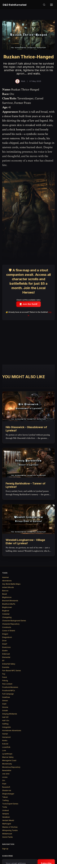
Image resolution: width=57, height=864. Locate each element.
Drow (4, 641)
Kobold (5, 744)
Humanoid (6, 737)
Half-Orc (5, 720)
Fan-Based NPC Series (11, 671)
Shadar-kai (6, 790)
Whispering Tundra (10, 830)
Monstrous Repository (11, 767)
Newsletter (6, 770)
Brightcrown (7, 607)
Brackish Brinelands (10, 601)
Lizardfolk (6, 747)
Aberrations (7, 581)
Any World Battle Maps (11, 584)
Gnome (5, 707)
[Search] (44, 4)
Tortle (4, 807)
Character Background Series (14, 621)
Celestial (5, 614)
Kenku (4, 740)
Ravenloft (6, 787)
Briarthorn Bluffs (8, 604)
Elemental (6, 657)
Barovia (5, 591)
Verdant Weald (8, 820)
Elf (3, 661)
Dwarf (4, 644)
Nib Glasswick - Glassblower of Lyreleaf (26, 428)
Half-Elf (5, 717)
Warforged (6, 824)
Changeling (6, 617)
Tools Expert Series (10, 804)
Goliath (5, 710)
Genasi (5, 700)
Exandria (5, 667)
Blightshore (6, 597)
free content (7, 684)
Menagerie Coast (9, 760)
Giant (4, 704)
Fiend (4, 677)
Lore (4, 750)
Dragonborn (7, 637)
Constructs (6, 627)
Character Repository (11, 624)
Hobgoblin (6, 727)
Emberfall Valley (8, 664)
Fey (3, 674)
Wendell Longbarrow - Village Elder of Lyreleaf (25, 541)
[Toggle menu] (51, 4)
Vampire (5, 814)
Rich (23, 81)
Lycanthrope (7, 754)
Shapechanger (8, 794)
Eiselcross (6, 647)
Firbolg (5, 680)
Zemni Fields (7, 837)
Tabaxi (5, 797)
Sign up (5, 849)
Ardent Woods (8, 587)
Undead (5, 810)
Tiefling (5, 800)
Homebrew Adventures (11, 730)
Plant (4, 784)
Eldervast (6, 654)
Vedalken (6, 817)
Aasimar (5, 577)
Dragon (5, 634)
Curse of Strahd (8, 631)
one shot (5, 774)
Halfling (5, 724)
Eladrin (5, 651)
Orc (3, 780)
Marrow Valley (8, 757)
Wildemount (7, 834)
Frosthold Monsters (10, 687)
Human (5, 734)
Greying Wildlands (9, 714)
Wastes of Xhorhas (10, 827)
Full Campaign (8, 694)
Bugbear (5, 611)
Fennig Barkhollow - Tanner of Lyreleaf (25, 485)
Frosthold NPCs (8, 690)
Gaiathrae (6, 697)
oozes (4, 777)
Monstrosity (7, 764)
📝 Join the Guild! (28, 304)
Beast (4, 594)
